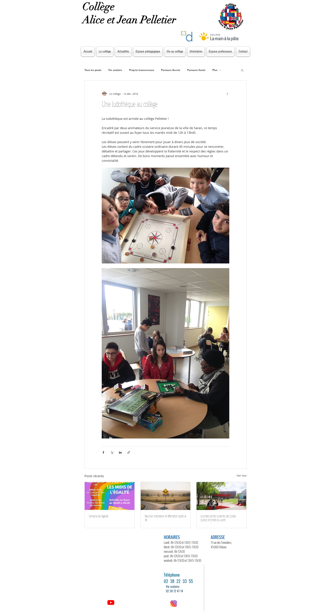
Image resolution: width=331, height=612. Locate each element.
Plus (214, 70)
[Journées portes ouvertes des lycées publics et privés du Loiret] (221, 496)
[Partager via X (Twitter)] (111, 452)
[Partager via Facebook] (103, 452)
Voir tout (242, 475)
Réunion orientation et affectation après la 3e (165, 518)
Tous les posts (92, 70)
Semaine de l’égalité (99, 516)
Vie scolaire (115, 70)
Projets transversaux (141, 70)
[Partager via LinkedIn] (120, 452)
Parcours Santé (196, 70)
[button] (242, 70)
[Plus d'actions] (227, 94)
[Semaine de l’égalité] (109, 496)
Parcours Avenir (170, 70)
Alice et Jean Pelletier (130, 19)
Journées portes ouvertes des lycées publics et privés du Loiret (218, 518)
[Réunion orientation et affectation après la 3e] (165, 496)
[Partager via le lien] (128, 452)
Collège (99, 6)
